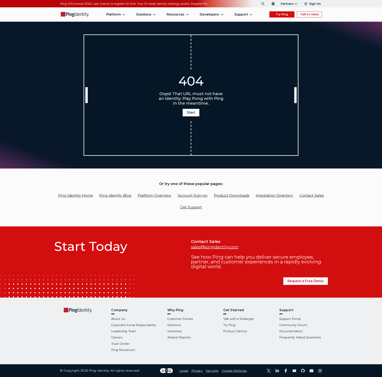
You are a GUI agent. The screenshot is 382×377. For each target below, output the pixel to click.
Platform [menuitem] (113, 14)
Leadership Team (123, 331)
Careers (116, 337)
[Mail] (311, 371)
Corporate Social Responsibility (133, 325)
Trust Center (120, 344)
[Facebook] (286, 371)
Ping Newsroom (123, 350)
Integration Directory (274, 195)
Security (212, 370)
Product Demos (235, 331)
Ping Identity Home (75, 195)
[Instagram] (320, 371)
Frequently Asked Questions (300, 337)
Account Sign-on (193, 195)
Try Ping (282, 14)
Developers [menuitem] (209, 14)
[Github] (303, 371)
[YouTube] (294, 371)
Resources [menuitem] (175, 14)
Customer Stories (180, 319)
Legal (183, 370)
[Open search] (263, 3)
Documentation (291, 331)
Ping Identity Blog (115, 195)
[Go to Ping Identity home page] (75, 14)
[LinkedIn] (277, 371)
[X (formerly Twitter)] (269, 371)
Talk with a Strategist (238, 319)
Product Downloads (231, 195)
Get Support (191, 207)
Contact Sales (311, 195)
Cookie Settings (234, 370)
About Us (118, 319)
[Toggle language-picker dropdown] (273, 3)
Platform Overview (154, 195)
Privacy (197, 370)
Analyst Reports (179, 337)
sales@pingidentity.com (214, 247)
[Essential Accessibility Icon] (166, 370)
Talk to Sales (309, 14)
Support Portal (290, 319)
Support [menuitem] (241, 14)
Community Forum (293, 325)
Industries (174, 331)
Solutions (174, 325)
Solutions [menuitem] (143, 14)
